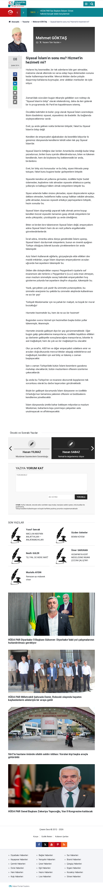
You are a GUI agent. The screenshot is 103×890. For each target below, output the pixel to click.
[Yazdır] (15, 97)
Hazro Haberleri (46, 872)
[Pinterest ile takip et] (58, 844)
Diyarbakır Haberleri (19, 855)
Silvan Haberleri (74, 876)
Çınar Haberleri (45, 864)
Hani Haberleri (17, 872)
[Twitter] (15, 79)
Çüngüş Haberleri (74, 864)
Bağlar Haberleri (46, 855)
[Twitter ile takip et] (45, 844)
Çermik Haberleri (18, 864)
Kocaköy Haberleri (75, 872)
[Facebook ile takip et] (39, 844)
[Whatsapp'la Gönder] (15, 88)
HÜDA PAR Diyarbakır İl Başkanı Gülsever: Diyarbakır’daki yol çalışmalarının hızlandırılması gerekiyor (57, 12)
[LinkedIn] (15, 84)
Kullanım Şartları (61, 837)
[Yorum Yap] (15, 102)
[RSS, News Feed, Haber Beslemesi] (64, 844)
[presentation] (17, 12)
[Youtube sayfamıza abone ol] (51, 844)
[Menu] (86, 4)
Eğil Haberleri (44, 868)
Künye (35, 837)
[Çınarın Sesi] (17, 4)
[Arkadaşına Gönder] (15, 93)
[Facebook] (15, 74)
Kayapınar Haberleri (19, 859)
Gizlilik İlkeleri (46, 837)
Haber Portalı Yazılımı (20, 886)
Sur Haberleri (72, 855)
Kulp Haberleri (17, 876)
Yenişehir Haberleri (47, 859)
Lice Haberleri (45, 876)
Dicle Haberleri (17, 868)
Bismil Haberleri (74, 859)
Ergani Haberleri (74, 868)
